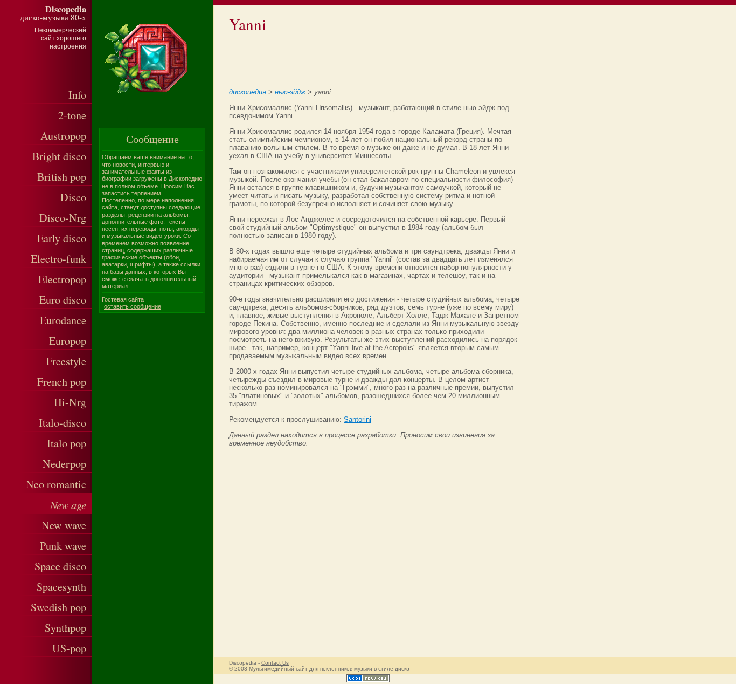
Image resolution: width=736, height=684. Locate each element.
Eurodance (63, 320)
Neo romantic (56, 484)
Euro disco (62, 299)
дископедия (247, 92)
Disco (73, 197)
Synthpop (65, 627)
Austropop (63, 135)
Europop (67, 340)
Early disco (61, 238)
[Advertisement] (359, 59)
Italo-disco (62, 422)
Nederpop (64, 463)
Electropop (62, 279)
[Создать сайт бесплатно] (368, 680)
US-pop (69, 648)
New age (68, 504)
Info (77, 94)
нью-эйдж (290, 92)
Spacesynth (61, 586)
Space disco (60, 566)
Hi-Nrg (70, 402)
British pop (61, 176)
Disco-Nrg (62, 217)
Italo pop (66, 443)
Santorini (357, 419)
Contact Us (275, 663)
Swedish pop (58, 607)
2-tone (72, 115)
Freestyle (66, 361)
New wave (63, 525)
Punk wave (63, 545)
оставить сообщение (132, 306)
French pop (61, 381)
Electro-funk (58, 258)
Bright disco (59, 156)
